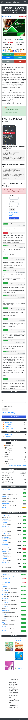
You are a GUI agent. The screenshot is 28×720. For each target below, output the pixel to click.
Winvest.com (8, 423)
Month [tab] (8, 443)
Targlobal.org (8, 424)
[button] (8, 114)
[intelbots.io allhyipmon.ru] (13, 51)
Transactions (20, 54)
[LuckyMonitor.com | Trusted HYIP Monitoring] (9, 646)
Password (11, 201)
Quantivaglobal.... (7, 582)
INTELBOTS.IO (6, 17)
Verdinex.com (6, 578)
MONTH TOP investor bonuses (18, 465)
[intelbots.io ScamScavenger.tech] (8, 51)
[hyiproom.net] (9, 665)
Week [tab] (4, 443)
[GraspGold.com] (18, 656)
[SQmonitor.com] (18, 646)
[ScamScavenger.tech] (9, 660)
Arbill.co (4, 507)
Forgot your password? (8, 414)
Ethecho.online (9, 428)
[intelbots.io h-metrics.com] (7, 51)
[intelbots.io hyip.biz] (19, 51)
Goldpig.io (5, 590)
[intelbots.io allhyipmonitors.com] (17, 51)
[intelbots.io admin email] (3, 51)
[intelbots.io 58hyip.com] (15, 51)
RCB (20, 61)
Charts (8, 57)
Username (11, 195)
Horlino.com (5, 493)
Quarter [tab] (13, 443)
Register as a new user (14, 212)
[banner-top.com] (18, 669)
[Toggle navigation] (25, 2)
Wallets (20, 57)
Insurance (8, 61)
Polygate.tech (8, 426)
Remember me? (14, 206)
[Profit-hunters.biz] (18, 640)
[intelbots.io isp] (5, 51)
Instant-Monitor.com (13, 2)
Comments (8, 54)
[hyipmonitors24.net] (12, 51)
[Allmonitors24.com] (10, 51)
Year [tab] (18, 443)
